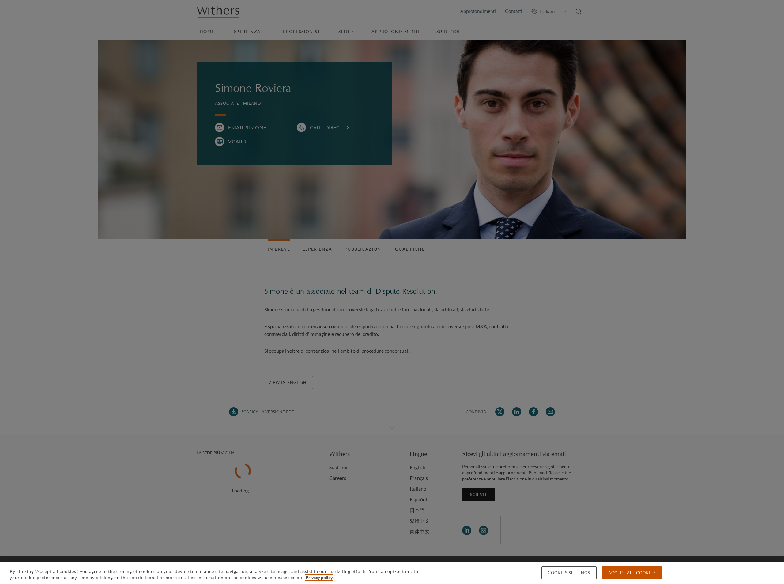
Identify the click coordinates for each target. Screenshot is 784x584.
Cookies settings (569, 572)
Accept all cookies (632, 572)
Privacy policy (319, 577)
